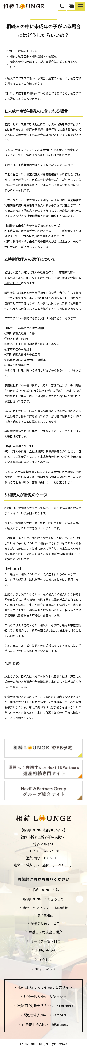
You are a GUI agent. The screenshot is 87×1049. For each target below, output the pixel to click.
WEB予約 (75, 5)
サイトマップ (45, 969)
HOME (8, 51)
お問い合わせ (45, 950)
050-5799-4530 (47, 850)
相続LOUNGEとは (45, 889)
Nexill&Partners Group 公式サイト (44, 987)
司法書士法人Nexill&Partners (45, 1024)
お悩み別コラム (27, 51)
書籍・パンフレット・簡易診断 (45, 907)
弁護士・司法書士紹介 (45, 931)
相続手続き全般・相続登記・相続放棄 (33, 56)
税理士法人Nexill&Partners (44, 1014)
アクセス (45, 959)
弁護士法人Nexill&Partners (44, 996)
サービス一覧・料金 (45, 941)
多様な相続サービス (45, 923)
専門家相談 (45, 915)
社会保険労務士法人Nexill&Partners (45, 1005)
